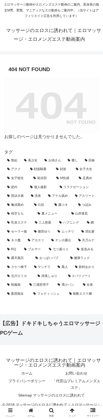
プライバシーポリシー (26, 381)
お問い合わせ (76, 373)
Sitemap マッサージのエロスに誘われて (51, 395)
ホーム (26, 373)
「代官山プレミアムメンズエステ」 (76, 384)
